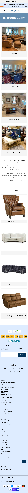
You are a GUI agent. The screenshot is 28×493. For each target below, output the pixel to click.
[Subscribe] (24, 461)
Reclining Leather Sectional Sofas (14, 284)
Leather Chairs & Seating (7, 411)
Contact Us (7, 477)
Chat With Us (20, 1)
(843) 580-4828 (5, 394)
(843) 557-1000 (4, 391)
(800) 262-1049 (10, 1)
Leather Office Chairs (6, 413)
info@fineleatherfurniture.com (8, 387)
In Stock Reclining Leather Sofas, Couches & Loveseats (14, 316)
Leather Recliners (5, 407)
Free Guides (4, 442)
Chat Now (16, 368)
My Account (14, 477)
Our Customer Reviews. (22, 6)
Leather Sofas (4, 400)
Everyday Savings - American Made (15, 4)
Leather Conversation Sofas (14, 252)
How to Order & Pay (5, 445)
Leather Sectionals (5, 404)
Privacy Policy (4, 454)
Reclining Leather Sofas (6, 402)
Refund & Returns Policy (6, 449)
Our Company (4, 422)
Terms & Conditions (6, 451)
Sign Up (22, 355)
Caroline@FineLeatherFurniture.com (17, 177)
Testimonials (4, 427)
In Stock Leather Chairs (14, 221)
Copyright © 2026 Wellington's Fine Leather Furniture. (13, 481)
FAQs (2, 438)
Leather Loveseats (5, 409)
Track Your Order (5, 440)
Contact (3, 431)
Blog (2, 429)
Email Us (23, 368)
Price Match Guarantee (6, 447)
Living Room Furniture (6, 416)
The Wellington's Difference (7, 424)
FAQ (2, 477)
